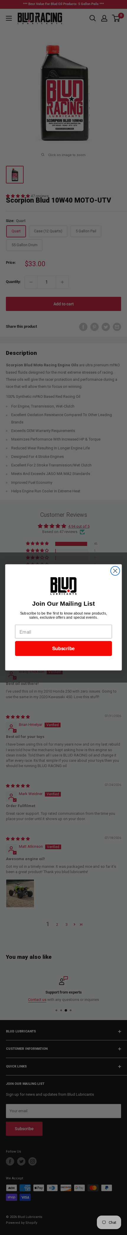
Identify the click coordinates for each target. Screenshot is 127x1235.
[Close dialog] (115, 571)
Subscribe (63, 648)
